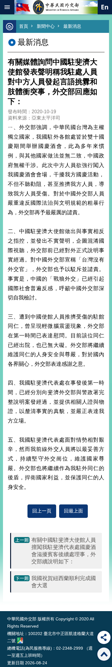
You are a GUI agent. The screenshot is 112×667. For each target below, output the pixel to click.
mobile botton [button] (7, 7)
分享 (104, 637)
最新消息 (72, 26)
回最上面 (73, 510)
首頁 (23, 26)
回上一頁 (41, 510)
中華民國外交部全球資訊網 (56, 7)
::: (8, 599)
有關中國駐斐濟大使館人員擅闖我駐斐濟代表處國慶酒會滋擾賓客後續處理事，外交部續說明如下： (63, 550)
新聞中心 (46, 26)
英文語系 (105, 7)
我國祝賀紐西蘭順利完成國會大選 (63, 581)
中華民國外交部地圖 (20, 640)
